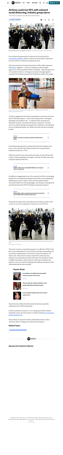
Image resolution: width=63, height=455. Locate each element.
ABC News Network (15, 417)
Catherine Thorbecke (15, 19)
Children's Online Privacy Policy (45, 417)
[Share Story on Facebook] (41, 19)
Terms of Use (32, 419)
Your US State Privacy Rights (32, 417)
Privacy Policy (22, 417)
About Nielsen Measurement (23, 419)
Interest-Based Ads (12, 419)
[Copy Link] (52, 19)
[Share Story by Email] (49, 19)
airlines (13, 67)
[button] (8, 2)
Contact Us (31, 421)
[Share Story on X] (45, 19)
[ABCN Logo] (16, 3)
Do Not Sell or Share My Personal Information (45, 419)
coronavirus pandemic (16, 58)
